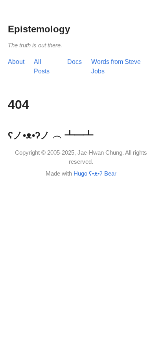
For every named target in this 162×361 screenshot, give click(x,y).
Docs (74, 61)
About (16, 61)
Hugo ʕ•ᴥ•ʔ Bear (95, 173)
